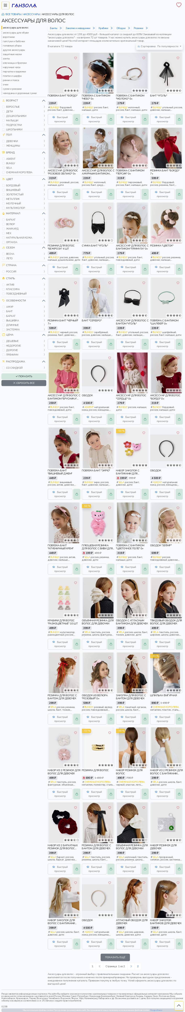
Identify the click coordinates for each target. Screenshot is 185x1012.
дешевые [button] (12, 341)
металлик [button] (13, 199)
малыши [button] (12, 120)
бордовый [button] (13, 185)
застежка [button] (13, 329)
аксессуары (31, 14)
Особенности (16, 300)
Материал (13, 213)
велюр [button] (10, 224)
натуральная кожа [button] (19, 237)
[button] (3, 107)
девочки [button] (12, 141)
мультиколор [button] (15, 208)
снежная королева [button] (19, 172)
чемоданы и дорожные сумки (20, 93)
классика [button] (13, 289)
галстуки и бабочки (14, 41)
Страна (11, 265)
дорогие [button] (12, 350)
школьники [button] (14, 129)
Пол (9, 134)
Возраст (12, 100)
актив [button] (10, 284)
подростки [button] (14, 125)
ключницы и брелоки (15, 62)
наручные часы (11, 67)
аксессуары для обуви (16, 32)
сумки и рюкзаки (12, 88)
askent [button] (11, 158)
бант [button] (9, 311)
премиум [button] (12, 354)
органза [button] (11, 242)
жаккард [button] (12, 228)
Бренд (10, 152)
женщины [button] (13, 145)
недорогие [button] (13, 345)
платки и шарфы (12, 75)
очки (5, 84)
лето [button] (9, 258)
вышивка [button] (12, 320)
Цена (9, 334)
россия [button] (11, 271)
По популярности (160, 46)
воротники (9, 37)
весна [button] (10, 253)
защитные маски (12, 54)
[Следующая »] (131, 966)
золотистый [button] (14, 194)
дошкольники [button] (16, 116)
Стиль (10, 278)
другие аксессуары (14, 49)
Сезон (10, 247)
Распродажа (15, 361)
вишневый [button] (13, 190)
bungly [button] (10, 163)
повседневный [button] (16, 293)
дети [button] (9, 111)
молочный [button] (13, 203)
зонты (6, 58)
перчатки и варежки (14, 71)
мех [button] (8, 233)
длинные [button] (12, 325)
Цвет (9, 179)
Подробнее (156, 1010)
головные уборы (12, 45)
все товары (13, 14)
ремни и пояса (11, 80)
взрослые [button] (13, 106)
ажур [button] (9, 306)
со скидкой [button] (14, 367)
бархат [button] (11, 219)
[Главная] (2, 14)
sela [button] (9, 167)
